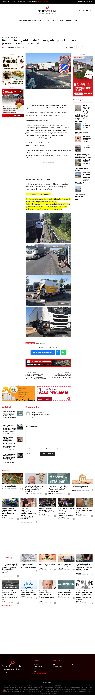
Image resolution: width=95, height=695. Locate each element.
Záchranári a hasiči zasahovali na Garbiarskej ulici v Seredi (83, 165)
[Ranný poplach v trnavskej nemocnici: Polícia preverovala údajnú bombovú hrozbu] (20, 427)
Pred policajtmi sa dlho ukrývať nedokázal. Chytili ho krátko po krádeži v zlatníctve (9, 457)
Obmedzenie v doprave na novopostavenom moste (81, 197)
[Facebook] (80, 11)
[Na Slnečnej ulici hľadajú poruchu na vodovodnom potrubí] (29, 584)
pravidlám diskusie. (59, 449)
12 (92, 515)
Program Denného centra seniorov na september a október (28, 565)
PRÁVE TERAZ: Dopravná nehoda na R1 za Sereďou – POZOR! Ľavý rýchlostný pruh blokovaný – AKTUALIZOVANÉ (36, 376)
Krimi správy (6, 37)
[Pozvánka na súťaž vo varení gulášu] (47, 558)
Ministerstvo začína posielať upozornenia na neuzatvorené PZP (65, 592)
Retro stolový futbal (9, 486)
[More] (91, 47)
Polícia (14, 37)
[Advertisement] (19, 10)
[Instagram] (83, 11)
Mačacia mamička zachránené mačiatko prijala (84, 510)
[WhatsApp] (82, 47)
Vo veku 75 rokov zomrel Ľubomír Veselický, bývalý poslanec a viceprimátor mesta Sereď (46, 595)
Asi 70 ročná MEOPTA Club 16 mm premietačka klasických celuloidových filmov (66, 512)
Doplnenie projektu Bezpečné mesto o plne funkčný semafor (47, 510)
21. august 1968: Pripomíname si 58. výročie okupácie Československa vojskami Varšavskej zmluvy (9, 595)
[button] (91, 10)
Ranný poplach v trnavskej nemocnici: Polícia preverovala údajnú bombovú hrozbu (9, 428)
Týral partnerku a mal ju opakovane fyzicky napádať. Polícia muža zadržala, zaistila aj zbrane (9, 415)
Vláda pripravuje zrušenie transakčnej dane (81, 487)
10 (17, 603)
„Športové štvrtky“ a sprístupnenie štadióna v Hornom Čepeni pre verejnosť (61, 375)
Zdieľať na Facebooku (44, 352)
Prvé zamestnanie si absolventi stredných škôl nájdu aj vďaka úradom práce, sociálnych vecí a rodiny (9, 568)
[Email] (87, 47)
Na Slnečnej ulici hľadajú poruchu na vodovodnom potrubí (28, 592)
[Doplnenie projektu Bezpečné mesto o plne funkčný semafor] (47, 502)
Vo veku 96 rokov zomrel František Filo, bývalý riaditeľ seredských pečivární (34, 488)
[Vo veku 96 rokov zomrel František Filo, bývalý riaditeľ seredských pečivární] (36, 478)
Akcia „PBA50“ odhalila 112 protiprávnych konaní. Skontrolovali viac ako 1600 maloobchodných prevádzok (9, 443)
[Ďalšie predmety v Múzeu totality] (66, 558)
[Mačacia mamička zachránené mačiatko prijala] (84, 502)
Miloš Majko (5, 488)
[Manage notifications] (4, 690)
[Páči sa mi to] (32, 417)
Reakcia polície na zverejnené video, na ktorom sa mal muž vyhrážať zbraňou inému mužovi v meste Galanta (84, 595)
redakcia (11, 47)
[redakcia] (3, 47)
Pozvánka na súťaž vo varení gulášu (87, 139)
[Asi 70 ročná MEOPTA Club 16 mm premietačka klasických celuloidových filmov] (66, 502)
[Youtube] (87, 11)
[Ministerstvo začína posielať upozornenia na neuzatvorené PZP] (66, 584)
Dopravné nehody (40, 343)
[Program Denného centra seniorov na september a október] (29, 558)
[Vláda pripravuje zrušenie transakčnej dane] (82, 478)
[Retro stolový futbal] (12, 478)
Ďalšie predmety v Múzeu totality (64, 565)
